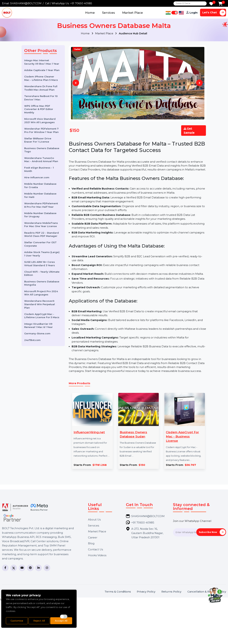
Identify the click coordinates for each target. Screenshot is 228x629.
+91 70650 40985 (81, 3)
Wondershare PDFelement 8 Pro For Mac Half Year (41, 205)
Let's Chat (209, 12)
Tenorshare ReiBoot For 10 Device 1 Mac (41, 98)
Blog (91, 543)
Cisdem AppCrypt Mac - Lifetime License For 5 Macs (41, 316)
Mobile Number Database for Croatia (40, 185)
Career (92, 537)
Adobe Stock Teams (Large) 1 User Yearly (41, 254)
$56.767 (190, 465)
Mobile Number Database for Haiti (40, 195)
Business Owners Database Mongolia (41, 283)
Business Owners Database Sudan (133, 434)
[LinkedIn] (38, 568)
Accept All (61, 620)
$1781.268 (99, 465)
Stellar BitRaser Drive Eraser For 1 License (37, 140)
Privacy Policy (146, 591)
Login (194, 12)
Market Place (132, 12)
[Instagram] (47, 568)
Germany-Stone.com (37, 333)
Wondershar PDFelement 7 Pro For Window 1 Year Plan (41, 130)
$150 (142, 465)
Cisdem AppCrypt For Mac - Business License (182, 436)
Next (199, 83)
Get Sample (189, 130)
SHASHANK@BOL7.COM (26, 3)
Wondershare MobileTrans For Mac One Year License (41, 225)
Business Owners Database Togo (41, 150)
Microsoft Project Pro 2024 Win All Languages (41, 293)
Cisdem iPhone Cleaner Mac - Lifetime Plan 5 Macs (41, 78)
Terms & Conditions (118, 591)
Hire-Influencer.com (36, 177)
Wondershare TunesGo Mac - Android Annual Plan (41, 159)
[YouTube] (22, 568)
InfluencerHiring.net (89, 432)
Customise (17, 620)
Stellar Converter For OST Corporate (40, 244)
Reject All (39, 620)
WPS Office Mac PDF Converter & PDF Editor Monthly (38, 109)
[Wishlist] (211, 4)
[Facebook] (5, 568)
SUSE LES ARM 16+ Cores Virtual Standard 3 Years (39, 263)
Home (90, 12)
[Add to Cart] (220, 4)
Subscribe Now (208, 532)
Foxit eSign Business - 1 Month (39, 169)
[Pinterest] (30, 568)
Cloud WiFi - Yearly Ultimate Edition (41, 273)
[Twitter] (13, 568)
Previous (75, 83)
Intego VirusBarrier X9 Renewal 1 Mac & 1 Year (38, 325)
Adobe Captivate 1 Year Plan (41, 70)
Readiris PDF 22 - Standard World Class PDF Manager (41, 234)
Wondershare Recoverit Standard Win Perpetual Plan (39, 304)
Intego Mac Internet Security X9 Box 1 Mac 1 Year (41, 62)
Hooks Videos (97, 555)
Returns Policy (171, 591)
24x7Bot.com (32, 340)
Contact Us (95, 549)
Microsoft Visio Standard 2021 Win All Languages (40, 120)
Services (108, 12)
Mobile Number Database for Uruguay (40, 215)
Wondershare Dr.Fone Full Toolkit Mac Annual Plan (40, 88)
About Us (94, 519)
